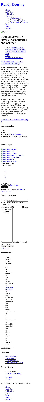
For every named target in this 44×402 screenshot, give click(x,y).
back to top (5, 248)
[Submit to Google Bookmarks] (12, 155)
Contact (8, 399)
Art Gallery (9, 389)
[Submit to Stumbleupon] (10, 157)
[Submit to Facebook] (9, 153)
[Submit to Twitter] (8, 159)
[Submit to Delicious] (9, 149)
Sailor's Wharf (10, 359)
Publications (14, 185)
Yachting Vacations (12, 361)
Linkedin (8, 379)
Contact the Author (16, 134)
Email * (3, 202)
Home (7, 387)
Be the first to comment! (14, 58)
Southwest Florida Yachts (14, 363)
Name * (4, 200)
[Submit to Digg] (7, 151)
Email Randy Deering (13, 373)
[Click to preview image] (15, 64)
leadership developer (9, 288)
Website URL (6, 205)
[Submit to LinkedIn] (9, 161)
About (7, 397)
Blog (7, 395)
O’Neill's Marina (11, 357)
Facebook (8, 377)
